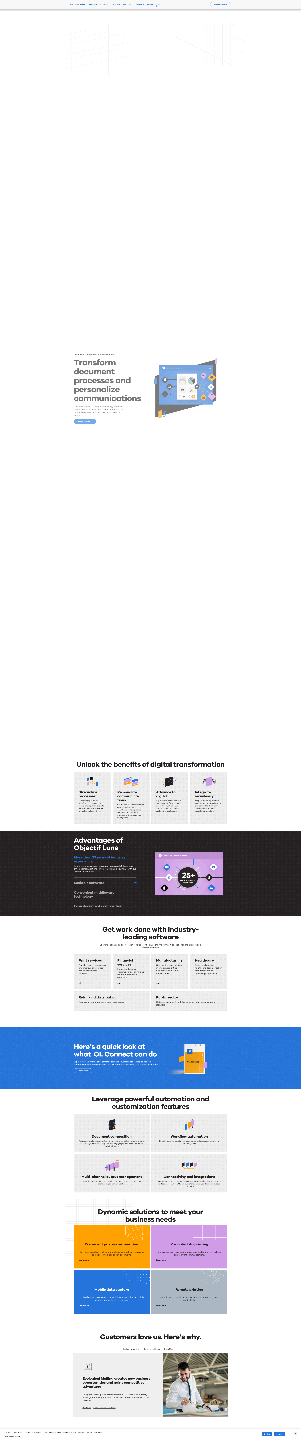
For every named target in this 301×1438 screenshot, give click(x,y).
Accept (280, 1434)
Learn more (83, 1071)
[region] (150, 1433)
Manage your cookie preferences (12, 1436)
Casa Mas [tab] (168, 1349)
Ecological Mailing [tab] (131, 1349)
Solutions (92, 4)
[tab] (131, 1350)
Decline (267, 1434)
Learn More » (98, 1432)
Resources (127, 4)
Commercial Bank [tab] (151, 1349)
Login (149, 4)
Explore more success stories (104, 1408)
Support (139, 4)
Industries (104, 4)
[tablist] (149, 1350)
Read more (87, 1408)
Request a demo (220, 4)
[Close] (295, 1433)
